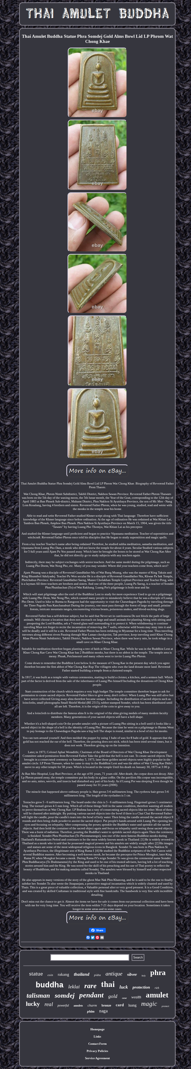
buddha (50, 985)
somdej (65, 995)
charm (92, 1005)
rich (157, 987)
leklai (74, 986)
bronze (106, 1005)
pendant (91, 995)
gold (112, 996)
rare (90, 985)
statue (36, 973)
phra (158, 972)
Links (97, 1036)
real (48, 1004)
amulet (157, 995)
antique (114, 974)
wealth (136, 997)
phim (91, 1011)
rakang (63, 974)
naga (103, 1010)
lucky (33, 1003)
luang (132, 1005)
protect (165, 1006)
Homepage (97, 1029)
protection (141, 987)
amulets (78, 1005)
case (124, 997)
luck (123, 986)
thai (108, 984)
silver (132, 974)
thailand (81, 974)
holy (144, 975)
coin (50, 975)
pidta (97, 975)
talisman (38, 995)
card (120, 1005)
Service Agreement (97, 1058)
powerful (63, 1005)
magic (149, 1003)
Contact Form (97, 1043)
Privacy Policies (97, 1051)
